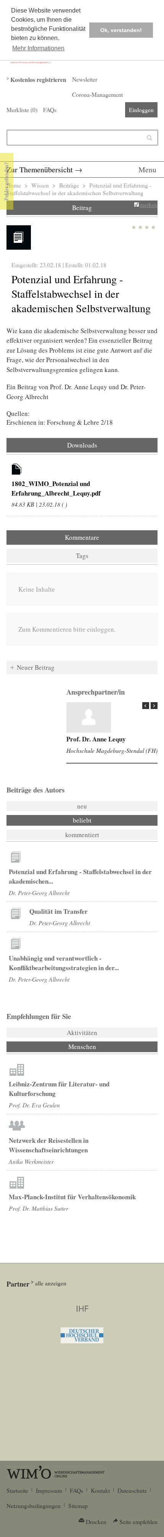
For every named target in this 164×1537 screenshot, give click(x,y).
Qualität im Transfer (58, 911)
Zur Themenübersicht (39, 169)
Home (13, 185)
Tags (82, 555)
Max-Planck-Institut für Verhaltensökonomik (72, 1197)
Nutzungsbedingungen (33, 1506)
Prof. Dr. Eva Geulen (34, 1105)
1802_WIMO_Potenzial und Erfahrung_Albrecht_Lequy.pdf (56, 488)
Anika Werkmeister (31, 1161)
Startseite (17, 1490)
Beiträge (69, 185)
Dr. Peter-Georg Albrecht (39, 893)
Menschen (102, 1046)
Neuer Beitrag (36, 667)
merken (149, 205)
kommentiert (82, 834)
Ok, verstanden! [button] (121, 30)
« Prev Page (145, 705)
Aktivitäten (82, 1032)
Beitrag (82, 207)
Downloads (82, 445)
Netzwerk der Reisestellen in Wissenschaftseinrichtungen (48, 1145)
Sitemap (78, 1506)
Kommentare (82, 537)
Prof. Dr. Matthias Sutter (38, 1208)
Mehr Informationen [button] (38, 48)
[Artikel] (16, 470)
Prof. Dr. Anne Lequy (96, 739)
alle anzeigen (50, 1283)
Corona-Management (97, 94)
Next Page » (154, 705)
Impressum (49, 1490)
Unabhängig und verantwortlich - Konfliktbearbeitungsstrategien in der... (64, 962)
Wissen (40, 185)
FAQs (49, 110)
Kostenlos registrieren (38, 79)
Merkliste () (21, 110)
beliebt (82, 820)
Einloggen (141, 110)
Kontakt (100, 1490)
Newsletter (84, 79)
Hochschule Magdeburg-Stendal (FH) (112, 750)
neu (82, 806)
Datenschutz (132, 1490)
